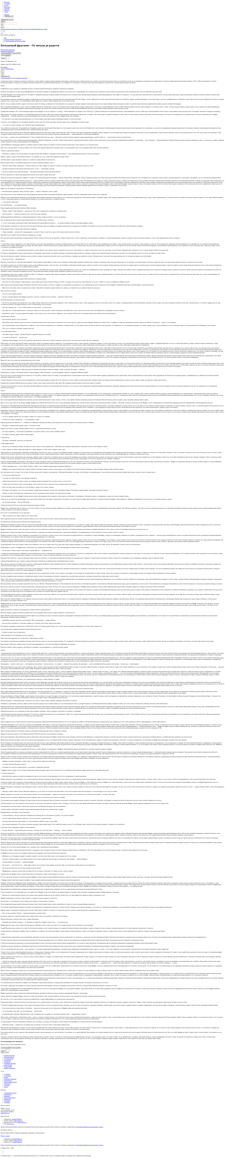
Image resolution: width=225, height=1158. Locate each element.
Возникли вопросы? (10, 1079)
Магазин (6, 2)
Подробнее (4, 67)
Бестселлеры (17, 29)
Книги (6, 1077)
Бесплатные (24, 29)
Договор (6, 1085)
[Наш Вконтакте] (5, 1151)
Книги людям (43, 29)
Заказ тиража (8, 1065)
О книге (3, 78)
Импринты (10, 29)
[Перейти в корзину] (4, 32)
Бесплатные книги (9, 1097)
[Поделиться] (2, 74)
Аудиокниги (8, 1094)
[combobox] (112, 23)
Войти (3, 21)
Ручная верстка (8, 1058)
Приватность (8, 1080)
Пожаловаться (5, 76)
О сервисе (7, 3)
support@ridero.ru (17, 1119)
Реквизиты (7, 1084)
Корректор (7, 1062)
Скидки (30, 29)
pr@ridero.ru (10, 1124)
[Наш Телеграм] (5, 1153)
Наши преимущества (10, 1082)
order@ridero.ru (21, 1122)
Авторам (6, 8)
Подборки (36, 29)
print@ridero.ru (18, 1121)
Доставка (7, 1102)
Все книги (4, 29)
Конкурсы (7, 7)
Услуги (6, 5)
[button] (112, 25)
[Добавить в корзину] (7, 57)
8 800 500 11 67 (5, 1113)
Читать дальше (5, 1136)
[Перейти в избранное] (2, 32)
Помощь (6, 14)
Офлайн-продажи (9, 1055)
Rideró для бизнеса (9, 1068)
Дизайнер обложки (10, 1063)
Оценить (11, 69)
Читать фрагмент (6, 55)
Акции (6, 11)
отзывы (8, 78)
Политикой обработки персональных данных (89, 1127)
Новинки (7, 1096)
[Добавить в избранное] (2, 71)
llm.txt (6, 1087)
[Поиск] (2, 25)
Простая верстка (9, 1057)
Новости (6, 10)
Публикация (8, 1066)
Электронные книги (10, 1093)
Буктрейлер (7, 1060)
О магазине (7, 1076)
